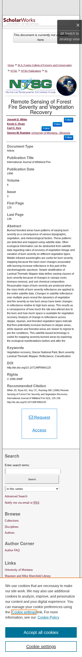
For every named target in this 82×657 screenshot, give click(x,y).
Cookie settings (24, 612)
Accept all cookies (41, 632)
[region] (41, 617)
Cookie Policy (48, 617)
